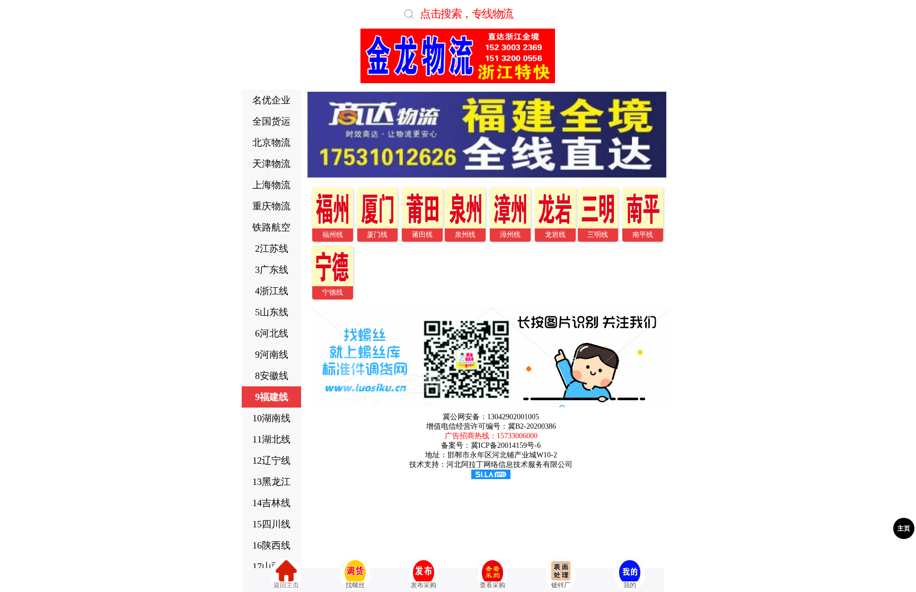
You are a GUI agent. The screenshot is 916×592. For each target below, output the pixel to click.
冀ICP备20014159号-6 (506, 445)
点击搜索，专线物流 (466, 13)
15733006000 (517, 436)
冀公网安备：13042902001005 (491, 417)
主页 (903, 528)
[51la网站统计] (490, 477)
